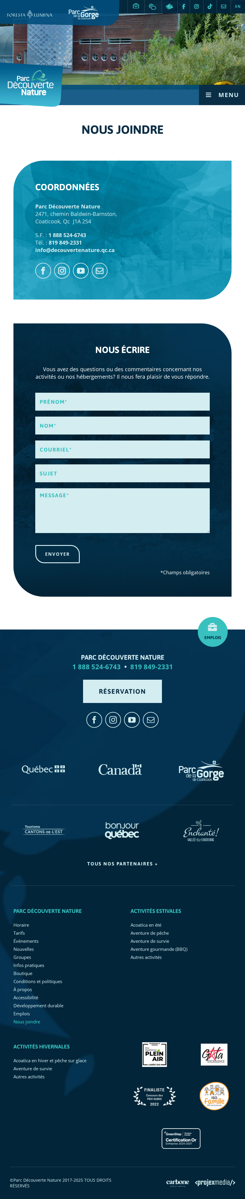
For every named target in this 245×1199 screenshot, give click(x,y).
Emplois (136, 3)
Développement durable (38, 1005)
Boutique (22, 973)
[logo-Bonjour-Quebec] (122, 823)
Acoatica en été (146, 925)
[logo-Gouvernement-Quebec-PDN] (43, 763)
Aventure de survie (150, 941)
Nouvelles (23, 949)
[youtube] (81, 271)
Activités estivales (156, 911)
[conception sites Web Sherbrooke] (215, 1182)
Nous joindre (224, 6)
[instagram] (62, 271)
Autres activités (146, 957)
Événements (26, 941)
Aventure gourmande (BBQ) (159, 949)
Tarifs (19, 933)
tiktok (210, 6)
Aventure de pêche (150, 933)
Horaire (21, 925)
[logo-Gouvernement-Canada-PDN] (120, 763)
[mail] (100, 271)
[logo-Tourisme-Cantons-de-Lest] (43, 823)
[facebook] (43, 271)
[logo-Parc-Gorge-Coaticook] (201, 763)
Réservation (169, 6)
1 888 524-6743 (96, 666)
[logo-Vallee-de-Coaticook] (201, 823)
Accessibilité (25, 997)
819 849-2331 (151, 666)
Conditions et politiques (37, 981)
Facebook (184, 6)
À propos (22, 989)
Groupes (22, 957)
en (238, 6)
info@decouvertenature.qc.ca (75, 250)
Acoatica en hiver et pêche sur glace (49, 1060)
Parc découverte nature (47, 911)
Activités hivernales (41, 1046)
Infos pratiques (28, 965)
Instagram (196, 6)
